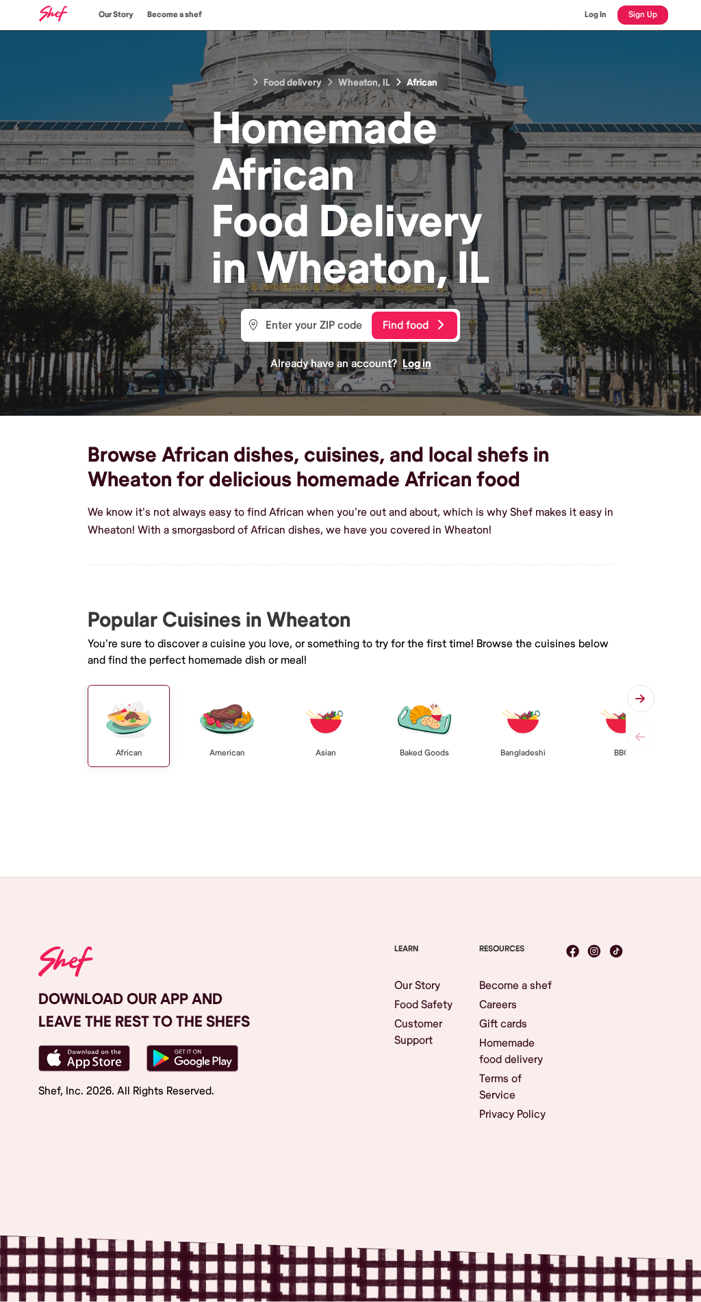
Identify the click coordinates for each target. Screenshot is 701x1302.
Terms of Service (500, 1087)
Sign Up (642, 15)
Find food (406, 325)
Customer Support (418, 1032)
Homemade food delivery (511, 1051)
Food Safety (423, 1005)
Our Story (116, 15)
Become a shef (174, 15)
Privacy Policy (512, 1114)
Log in (417, 364)
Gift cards (503, 1024)
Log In (596, 15)
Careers (498, 1005)
